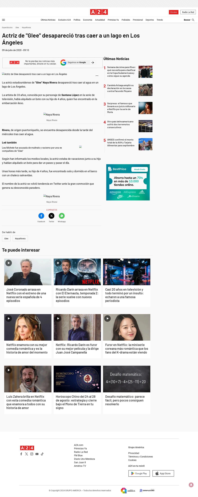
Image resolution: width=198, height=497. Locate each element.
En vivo (173, 12)
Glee (17, 28)
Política (77, 20)
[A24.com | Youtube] (37, 454)
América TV (80, 466)
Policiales (126, 20)
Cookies (132, 460)
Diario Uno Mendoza (84, 459)
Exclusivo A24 (64, 20)
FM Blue (78, 455)
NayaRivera (26, 28)
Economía (87, 20)
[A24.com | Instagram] (31, 454)
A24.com (78, 445)
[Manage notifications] (191, 485)
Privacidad (133, 453)
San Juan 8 (80, 462)
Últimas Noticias (48, 20)
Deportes (150, 20)
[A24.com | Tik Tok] (42, 454)
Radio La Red (188, 12)
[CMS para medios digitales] (144, 490)
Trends (160, 20)
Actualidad (100, 20)
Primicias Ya (113, 20)
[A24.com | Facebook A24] (21, 454)
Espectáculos (7, 28)
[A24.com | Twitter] (26, 454)
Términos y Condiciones (140, 456)
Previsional (138, 20)
